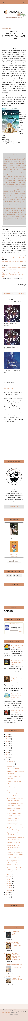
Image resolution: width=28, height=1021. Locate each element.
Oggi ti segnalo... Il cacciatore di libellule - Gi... (15, 833)
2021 (7, 746)
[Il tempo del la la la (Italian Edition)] (14, 552)
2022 (7, 743)
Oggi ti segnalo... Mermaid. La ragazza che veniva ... (15, 838)
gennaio (9, 890)
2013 (7, 895)
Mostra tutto (21, 988)
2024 (7, 739)
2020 (7, 748)
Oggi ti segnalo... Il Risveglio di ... (12, 371)
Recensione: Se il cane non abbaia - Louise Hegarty (16, 662)
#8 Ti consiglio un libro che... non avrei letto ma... (15, 799)
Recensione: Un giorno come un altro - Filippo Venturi (15, 853)
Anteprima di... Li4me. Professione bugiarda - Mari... (14, 847)
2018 (7, 752)
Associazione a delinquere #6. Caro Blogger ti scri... (15, 792)
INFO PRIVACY (8, 388)
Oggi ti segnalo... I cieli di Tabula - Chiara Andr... (14, 814)
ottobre (9, 766)
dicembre (10, 761)
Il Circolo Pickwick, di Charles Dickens (17, 944)
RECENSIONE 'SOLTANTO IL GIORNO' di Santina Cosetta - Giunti (17, 957)
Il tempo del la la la (14, 554)
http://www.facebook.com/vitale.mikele (13, 258)
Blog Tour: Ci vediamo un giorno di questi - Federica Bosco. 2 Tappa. (16, 696)
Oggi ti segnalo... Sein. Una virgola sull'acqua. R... (14, 787)
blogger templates (14, 1014)
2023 (7, 741)
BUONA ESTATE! (16, 967)
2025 (7, 736)
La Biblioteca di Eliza (8, 43)
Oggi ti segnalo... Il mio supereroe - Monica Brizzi (15, 824)
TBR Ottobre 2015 (12, 865)
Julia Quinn (14, 538)
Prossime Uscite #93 (13, 857)
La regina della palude (15, 933)
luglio (9, 876)
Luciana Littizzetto (14, 556)
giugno (9, 879)
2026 (7, 734)
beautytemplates (6, 1012)
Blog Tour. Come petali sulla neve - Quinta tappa (15, 829)
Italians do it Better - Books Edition (14, 965)
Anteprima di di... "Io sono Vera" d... (11, 348)
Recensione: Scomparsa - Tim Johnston (14, 809)
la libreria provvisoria (12, 942)
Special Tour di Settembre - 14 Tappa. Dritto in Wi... (15, 869)
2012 (7, 897)
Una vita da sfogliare (11, 953)
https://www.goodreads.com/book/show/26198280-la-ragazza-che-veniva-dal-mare (13, 274)
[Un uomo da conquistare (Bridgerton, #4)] (14, 534)
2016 (7, 757)
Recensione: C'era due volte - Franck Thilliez (16, 711)
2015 (7, 759)
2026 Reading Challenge (14, 623)
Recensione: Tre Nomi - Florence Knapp (16, 646)
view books (21, 633)
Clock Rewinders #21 (13, 768)
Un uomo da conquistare (14, 537)
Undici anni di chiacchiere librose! (17, 979)
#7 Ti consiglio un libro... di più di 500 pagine (15, 861)
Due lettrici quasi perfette (13, 977)
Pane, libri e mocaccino (12, 931)
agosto (9, 874)
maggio (9, 881)
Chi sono (14, 506)
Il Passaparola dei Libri (13, 842)
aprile (9, 883)
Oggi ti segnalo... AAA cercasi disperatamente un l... (15, 804)
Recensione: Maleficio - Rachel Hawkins (13, 819)
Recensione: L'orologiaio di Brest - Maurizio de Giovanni (16, 679)
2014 (7, 892)
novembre (10, 764)
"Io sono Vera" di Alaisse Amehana (10, 324)
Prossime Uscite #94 (13, 796)
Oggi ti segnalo (6, 28)
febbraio (9, 888)
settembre (10, 872)
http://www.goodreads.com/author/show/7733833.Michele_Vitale (14, 268)
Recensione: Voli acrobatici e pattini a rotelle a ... (15, 782)
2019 (7, 750)
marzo (9, 885)
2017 (7, 755)
